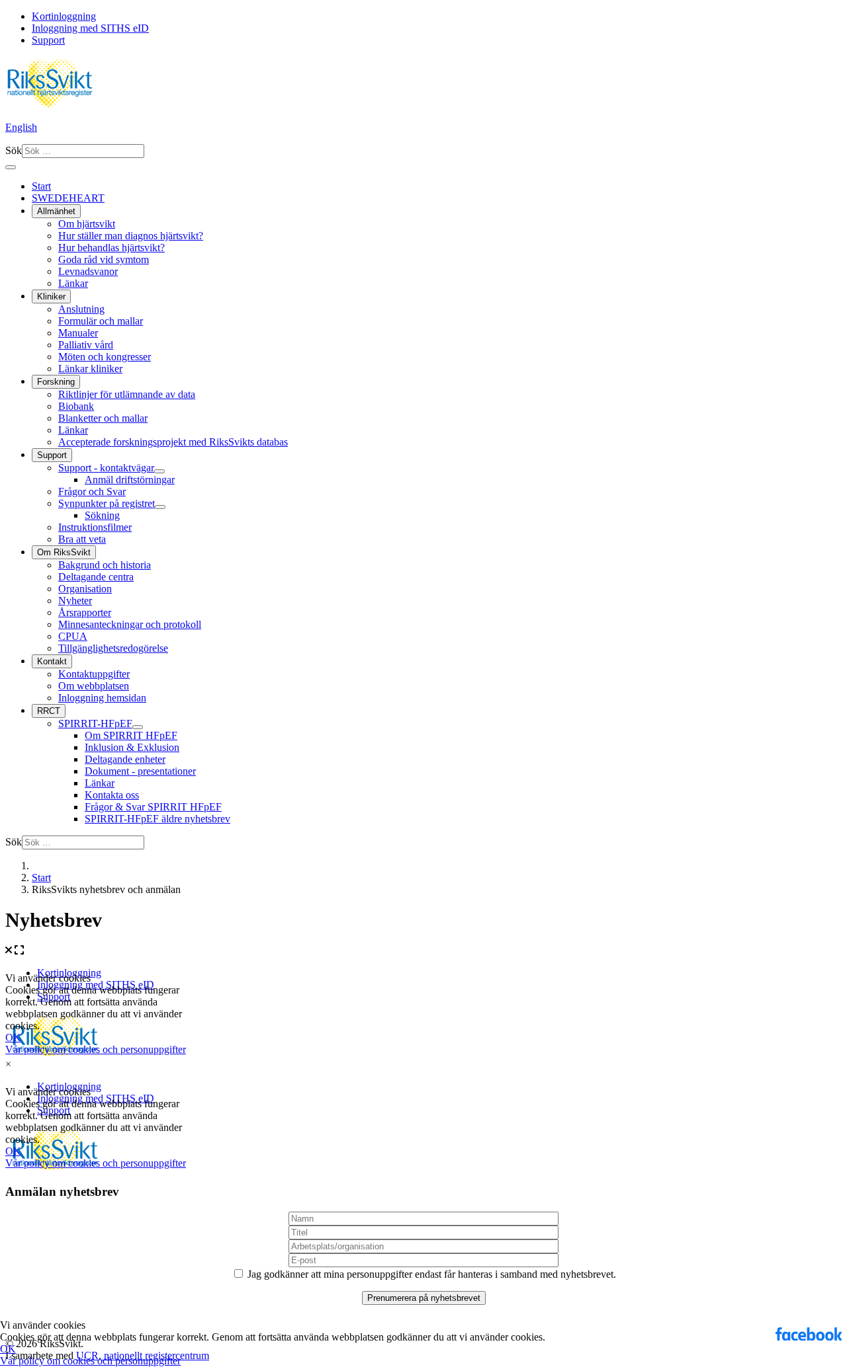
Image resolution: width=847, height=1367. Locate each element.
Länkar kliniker (90, 368)
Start (41, 186)
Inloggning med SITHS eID (90, 28)
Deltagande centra (96, 576)
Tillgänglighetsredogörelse (113, 648)
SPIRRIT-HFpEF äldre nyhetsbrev (157, 818)
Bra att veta (82, 539)
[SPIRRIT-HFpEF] (137, 727)
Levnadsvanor (88, 271)
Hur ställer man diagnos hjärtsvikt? (130, 235)
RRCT (48, 711)
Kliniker (51, 296)
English (21, 127)
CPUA (72, 636)
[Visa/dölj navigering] (10, 167)
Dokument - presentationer (140, 771)
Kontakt (52, 661)
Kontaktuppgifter (94, 674)
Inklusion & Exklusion (132, 747)
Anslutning (81, 309)
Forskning (56, 382)
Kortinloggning (64, 16)
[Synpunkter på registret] (160, 507)
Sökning (102, 515)
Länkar (73, 283)
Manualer (78, 332)
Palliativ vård (85, 344)
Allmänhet (56, 211)
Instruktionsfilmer (95, 527)
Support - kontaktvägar (106, 467)
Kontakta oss (112, 795)
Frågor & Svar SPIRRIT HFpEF (153, 806)
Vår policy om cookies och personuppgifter (90, 1360)
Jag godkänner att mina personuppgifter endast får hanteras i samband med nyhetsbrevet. (430, 1274)
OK (8, 1348)
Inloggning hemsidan (102, 697)
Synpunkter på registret (106, 503)
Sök (13, 150)
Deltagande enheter (125, 759)
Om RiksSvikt (64, 552)
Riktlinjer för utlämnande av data (126, 394)
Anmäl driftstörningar (130, 479)
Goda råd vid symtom (103, 259)
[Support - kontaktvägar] (159, 471)
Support (48, 40)
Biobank (76, 406)
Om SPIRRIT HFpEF (131, 735)
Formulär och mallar (100, 321)
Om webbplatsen (93, 685)
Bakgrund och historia (104, 564)
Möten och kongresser (104, 356)
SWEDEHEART (68, 198)
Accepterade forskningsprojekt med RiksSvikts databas (173, 442)
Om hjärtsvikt (86, 223)
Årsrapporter (84, 612)
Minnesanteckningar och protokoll (129, 624)
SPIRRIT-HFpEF (95, 723)
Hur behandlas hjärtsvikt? (111, 247)
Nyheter (75, 600)
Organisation (85, 588)
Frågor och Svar (92, 491)
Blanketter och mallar (103, 418)
